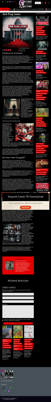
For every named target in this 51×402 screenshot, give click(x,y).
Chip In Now (25, 207)
